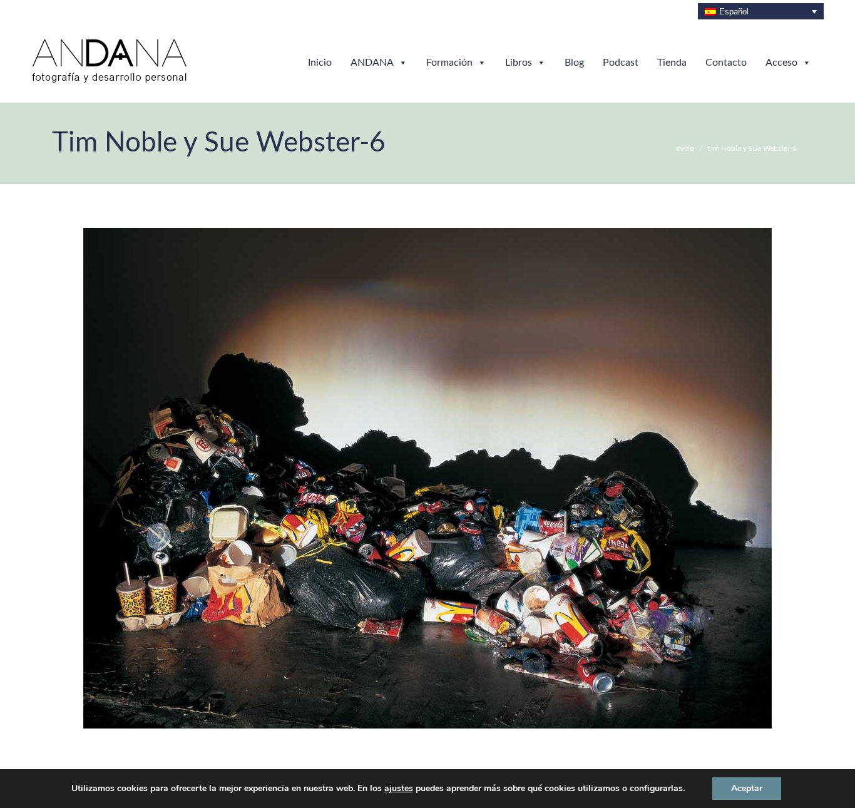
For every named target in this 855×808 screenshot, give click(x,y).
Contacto (726, 63)
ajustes (398, 788)
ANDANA (372, 63)
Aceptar (746, 788)
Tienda (672, 63)
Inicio (320, 63)
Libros (518, 63)
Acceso (781, 63)
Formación (449, 63)
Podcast (620, 63)
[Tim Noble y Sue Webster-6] (427, 478)
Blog (574, 63)
